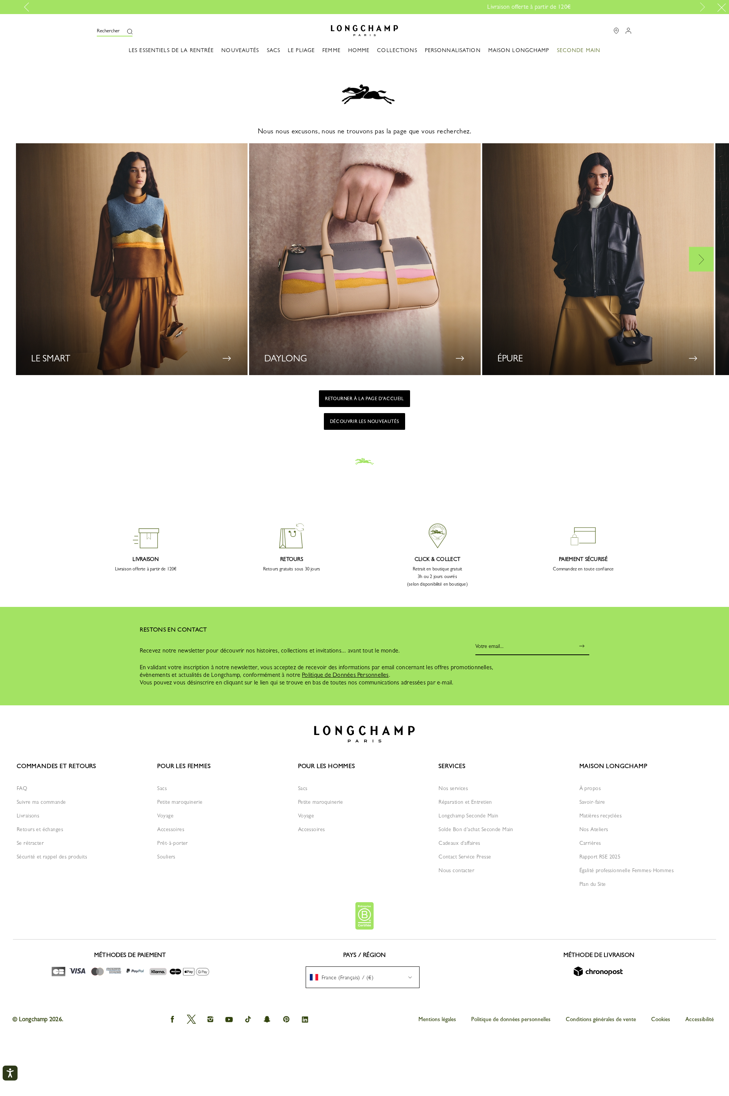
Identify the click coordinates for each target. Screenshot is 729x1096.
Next (701, 7)
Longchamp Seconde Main (468, 815)
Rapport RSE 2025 (600, 857)
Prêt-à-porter (172, 843)
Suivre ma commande (41, 802)
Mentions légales (437, 1019)
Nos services (453, 788)
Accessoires (170, 829)
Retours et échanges (40, 829)
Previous (29, 7)
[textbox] (345, 977)
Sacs (162, 788)
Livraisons (28, 815)
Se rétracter (30, 843)
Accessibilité (699, 1019)
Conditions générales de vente (601, 1019)
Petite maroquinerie (179, 802)
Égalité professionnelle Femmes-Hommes (626, 870)
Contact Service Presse (465, 857)
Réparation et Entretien (465, 802)
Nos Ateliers (593, 829)
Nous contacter (456, 870)
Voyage (165, 815)
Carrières (590, 843)
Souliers (166, 857)
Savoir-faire (592, 802)
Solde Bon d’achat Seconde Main (476, 829)
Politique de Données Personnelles (345, 674)
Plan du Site (592, 884)
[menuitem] (578, 54)
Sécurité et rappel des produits (52, 857)
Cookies (660, 1019)
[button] (115, 30)
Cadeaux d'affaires (459, 843)
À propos (590, 788)
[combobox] (363, 977)
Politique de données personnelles (511, 1019)
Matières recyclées (600, 815)
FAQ (22, 788)
